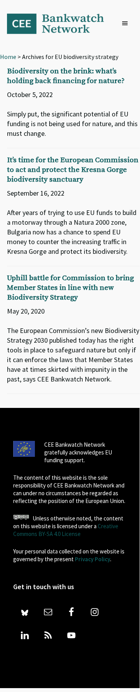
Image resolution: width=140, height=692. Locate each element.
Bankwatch (60, 23)
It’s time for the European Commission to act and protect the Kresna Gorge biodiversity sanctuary (72, 170)
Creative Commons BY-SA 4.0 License (65, 530)
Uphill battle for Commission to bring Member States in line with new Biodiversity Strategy (70, 288)
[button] (127, 24)
